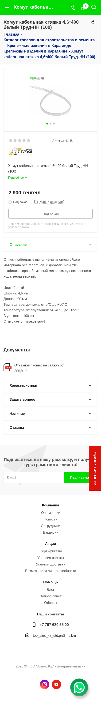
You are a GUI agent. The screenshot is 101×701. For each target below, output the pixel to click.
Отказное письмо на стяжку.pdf (39, 365)
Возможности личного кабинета (50, 571)
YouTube (56, 684)
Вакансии (50, 532)
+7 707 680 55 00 (54, 624)
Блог (50, 590)
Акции (50, 544)
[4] (24, 140)
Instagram (44, 684)
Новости (50, 519)
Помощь (50, 582)
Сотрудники (50, 526)
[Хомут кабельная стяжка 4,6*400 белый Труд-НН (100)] (50, 97)
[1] (11, 140)
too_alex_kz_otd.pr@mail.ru (54, 635)
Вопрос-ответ (51, 596)
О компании (50, 513)
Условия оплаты (50, 558)
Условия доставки (50, 564)
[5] (29, 140)
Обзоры (50, 603)
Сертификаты (50, 551)
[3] (20, 140)
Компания (50, 505)
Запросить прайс (95, 468)
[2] (15, 140)
